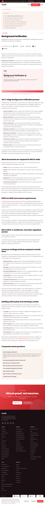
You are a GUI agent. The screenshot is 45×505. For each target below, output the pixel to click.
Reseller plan (4, 441)
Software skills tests (20, 435)
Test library (4, 431)
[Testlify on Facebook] (10, 423)
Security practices (5, 474)
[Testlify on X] (5, 423)
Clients (17, 470)
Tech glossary (33, 458)
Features (3, 443)
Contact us (18, 480)
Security (3, 476)
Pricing (3, 458)
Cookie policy (4, 472)
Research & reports (34, 429)
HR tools (32, 454)
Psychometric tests (20, 446)
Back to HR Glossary (7, 9)
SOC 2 (3, 478)
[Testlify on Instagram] (8, 423)
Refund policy (4, 468)
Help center (18, 482)
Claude (29, 46)
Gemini (23, 46)
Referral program (33, 443)
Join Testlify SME (33, 433)
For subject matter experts (21, 468)
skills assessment (24, 337)
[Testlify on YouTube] (13, 423)
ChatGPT (16, 46)
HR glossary (32, 452)
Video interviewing (5, 448)
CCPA (3, 488)
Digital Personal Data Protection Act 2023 (14, 201)
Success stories (33, 446)
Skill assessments (5, 454)
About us (18, 464)
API (2, 439)
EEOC (3, 482)
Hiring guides (32, 450)
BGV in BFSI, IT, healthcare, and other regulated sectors (16, 21)
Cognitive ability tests (20, 437)
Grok (35, 46)
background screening (17, 340)
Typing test (18, 443)
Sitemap (32, 437)
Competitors (32, 448)
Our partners (18, 472)
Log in (29, 4)
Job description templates (35, 456)
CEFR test (18, 441)
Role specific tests (19, 429)
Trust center (4, 490)
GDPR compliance (5, 470)
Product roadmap (5, 450)
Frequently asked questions (10, 27)
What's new (4, 445)
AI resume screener (5, 452)
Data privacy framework (6, 486)
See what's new (31, 1)
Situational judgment (20, 439)
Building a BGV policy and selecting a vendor (14, 25)
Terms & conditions (5, 466)
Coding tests (18, 445)
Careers (17, 466)
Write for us (18, 478)
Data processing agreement (7, 484)
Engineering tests (19, 448)
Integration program (34, 435)
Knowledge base (33, 439)
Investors (18, 476)
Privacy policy (4, 464)
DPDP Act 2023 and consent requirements (13, 19)
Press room (18, 474)
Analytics (3, 437)
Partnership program (34, 445)
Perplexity (5, 48)
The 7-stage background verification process (14, 16)
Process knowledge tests (21, 450)
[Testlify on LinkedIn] (3, 423)
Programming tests (20, 433)
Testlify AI (3, 429)
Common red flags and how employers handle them (15, 23)
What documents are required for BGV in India (14, 18)
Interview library (5, 456)
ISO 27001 (3, 480)
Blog (31, 431)
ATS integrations (5, 433)
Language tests (19, 431)
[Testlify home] (4, 5)
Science (3, 435)
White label (4, 446)
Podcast (32, 441)
